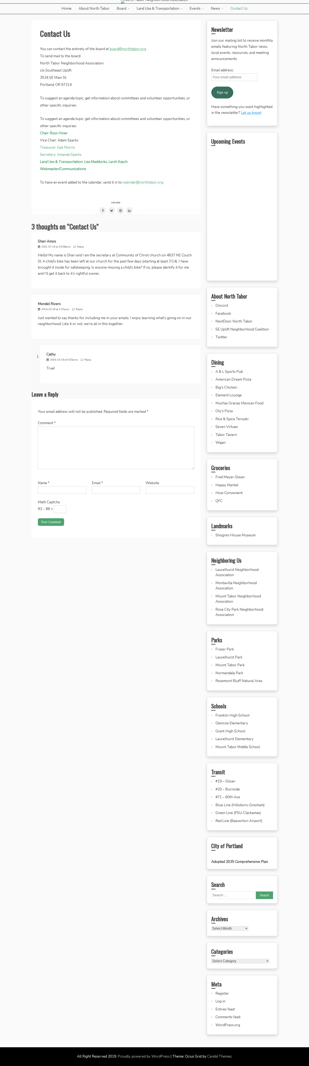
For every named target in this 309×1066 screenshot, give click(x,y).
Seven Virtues (226, 426)
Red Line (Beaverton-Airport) (238, 820)
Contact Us (239, 8)
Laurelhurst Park (228, 657)
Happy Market (226, 485)
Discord (221, 305)
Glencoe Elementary (231, 723)
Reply (80, 246)
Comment (47, 423)
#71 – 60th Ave (227, 797)
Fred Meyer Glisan (230, 477)
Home (66, 8)
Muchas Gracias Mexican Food (239, 403)
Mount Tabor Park (230, 665)
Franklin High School (232, 715)
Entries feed (225, 1009)
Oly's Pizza (224, 411)
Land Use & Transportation (158, 8)
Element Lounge (228, 395)
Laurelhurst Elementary (234, 739)
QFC (219, 500)
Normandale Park (229, 673)
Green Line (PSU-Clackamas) (238, 812)
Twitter (221, 337)
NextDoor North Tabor (233, 321)
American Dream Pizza (233, 379)
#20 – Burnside (227, 789)
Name (44, 483)
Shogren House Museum (235, 535)
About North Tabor (94, 8)
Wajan (220, 442)
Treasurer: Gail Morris (57, 147)
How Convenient (229, 492)
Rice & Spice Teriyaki (231, 419)
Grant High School (230, 731)
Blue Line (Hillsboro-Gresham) (240, 805)
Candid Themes (219, 1056)
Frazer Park (224, 649)
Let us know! (251, 112)
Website (152, 483)
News (215, 8)
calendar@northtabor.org (143, 182)
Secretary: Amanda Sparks (61, 154)
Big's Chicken (226, 387)
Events (195, 8)
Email (97, 483)
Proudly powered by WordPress (144, 1056)
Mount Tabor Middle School (237, 747)
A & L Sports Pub (229, 371)
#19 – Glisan (225, 781)
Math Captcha (49, 502)
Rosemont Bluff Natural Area (238, 680)
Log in (220, 1001)
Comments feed (227, 1017)
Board (121, 8)
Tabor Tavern (226, 434)
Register (222, 993)
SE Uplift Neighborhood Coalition (242, 329)
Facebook (223, 313)
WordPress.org (227, 1025)
